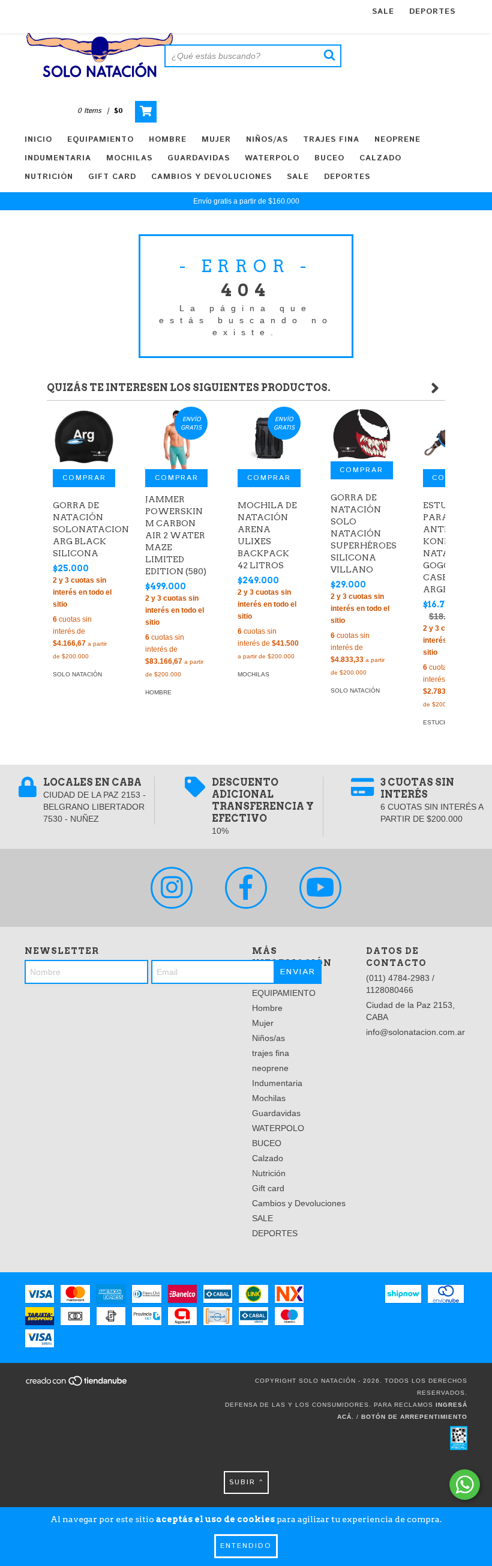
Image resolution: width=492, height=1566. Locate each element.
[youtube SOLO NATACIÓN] (320, 888)
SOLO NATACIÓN (77, 674)
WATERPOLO (272, 158)
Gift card (112, 177)
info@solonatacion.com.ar (415, 1032)
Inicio (38, 139)
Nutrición (49, 177)
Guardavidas (198, 158)
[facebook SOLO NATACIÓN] (246, 888)
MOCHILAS (253, 674)
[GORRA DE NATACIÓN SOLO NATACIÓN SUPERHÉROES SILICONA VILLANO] (362, 434)
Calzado (380, 158)
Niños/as (267, 139)
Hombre (168, 139)
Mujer (216, 139)
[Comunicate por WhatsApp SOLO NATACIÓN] (464, 1484)
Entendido (246, 1546)
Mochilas (129, 158)
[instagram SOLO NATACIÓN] (172, 888)
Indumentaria (58, 158)
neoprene (397, 139)
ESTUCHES (439, 722)
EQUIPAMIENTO (100, 139)
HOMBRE (158, 692)
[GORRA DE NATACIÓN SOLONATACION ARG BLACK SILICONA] (84, 438)
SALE (383, 11)
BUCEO (329, 158)
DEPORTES (432, 11)
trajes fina (331, 139)
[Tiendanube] (77, 1385)
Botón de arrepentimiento (414, 1416)
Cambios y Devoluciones (211, 177)
